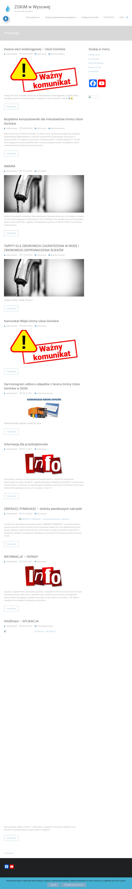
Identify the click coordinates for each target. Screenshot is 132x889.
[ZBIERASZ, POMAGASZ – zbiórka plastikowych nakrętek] (44, 519)
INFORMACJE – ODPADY (21, 557)
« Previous (8, 853)
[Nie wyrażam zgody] (128, 883)
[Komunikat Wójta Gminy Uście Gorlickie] (44, 331)
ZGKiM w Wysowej (32, 6)
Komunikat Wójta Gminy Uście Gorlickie (31, 321)
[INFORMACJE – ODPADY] (44, 567)
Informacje (41, 54)
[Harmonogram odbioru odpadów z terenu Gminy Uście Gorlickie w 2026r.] (44, 399)
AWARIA (9, 166)
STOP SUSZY (109, 17)
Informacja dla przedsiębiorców (26, 444)
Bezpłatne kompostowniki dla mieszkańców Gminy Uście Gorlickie (43, 121)
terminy (50, 393)
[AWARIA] (44, 176)
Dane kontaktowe (96, 63)
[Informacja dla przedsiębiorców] (44, 454)
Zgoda (53, 885)
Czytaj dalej (11, 106)
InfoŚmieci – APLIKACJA (21, 621)
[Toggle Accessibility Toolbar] (6, 19)
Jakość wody (94, 55)
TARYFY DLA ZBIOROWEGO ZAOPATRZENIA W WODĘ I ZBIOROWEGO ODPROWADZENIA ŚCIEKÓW (41, 248)
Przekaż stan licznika (89, 17)
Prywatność (94, 71)
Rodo (122, 17)
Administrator (12, 54)
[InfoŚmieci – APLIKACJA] (44, 631)
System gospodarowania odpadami (60, 17)
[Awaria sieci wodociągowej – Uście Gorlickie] (44, 59)
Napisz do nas (95, 67)
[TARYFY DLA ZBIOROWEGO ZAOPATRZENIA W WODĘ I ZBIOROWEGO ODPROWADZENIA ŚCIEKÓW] (44, 260)
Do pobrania (94, 59)
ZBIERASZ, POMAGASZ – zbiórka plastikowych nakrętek (43, 509)
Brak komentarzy (58, 54)
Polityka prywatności (73, 885)
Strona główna (32, 17)
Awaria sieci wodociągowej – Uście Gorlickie (34, 49)
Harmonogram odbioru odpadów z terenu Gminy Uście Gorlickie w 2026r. (42, 386)
